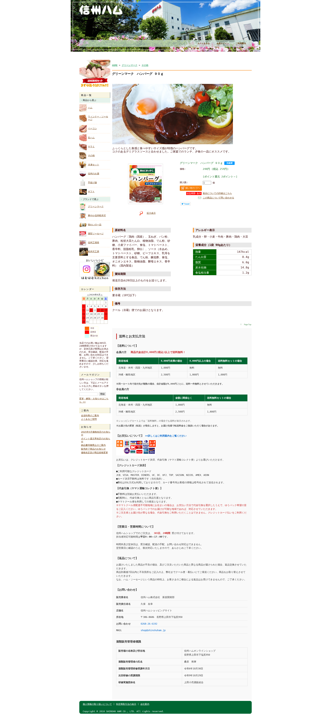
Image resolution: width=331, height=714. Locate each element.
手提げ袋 (92, 182)
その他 (91, 155)
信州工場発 (93, 242)
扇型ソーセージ (96, 233)
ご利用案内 (241, 43)
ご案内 (85, 410)
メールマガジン (90, 374)
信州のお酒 (93, 173)
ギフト (91, 191)
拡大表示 (151, 213)
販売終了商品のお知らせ (93, 449)
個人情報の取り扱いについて (97, 704)
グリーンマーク (96, 206)
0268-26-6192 (149, 623)
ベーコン (92, 128)
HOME (115, 65)
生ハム (91, 137)
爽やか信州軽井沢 (97, 215)
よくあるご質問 (89, 419)
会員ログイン (223, 43)
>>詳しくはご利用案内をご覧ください (166, 435)
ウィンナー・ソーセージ (98, 118)
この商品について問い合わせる (218, 197)
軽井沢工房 (93, 251)
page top (246, 325)
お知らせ (86, 427)
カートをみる (203, 43)
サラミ (91, 146)
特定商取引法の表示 (126, 704)
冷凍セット (93, 164)
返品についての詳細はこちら (217, 193)
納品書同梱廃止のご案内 (93, 445)
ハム (90, 107)
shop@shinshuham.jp (153, 630)
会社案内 (144, 704)
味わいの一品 (94, 224)
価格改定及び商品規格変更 (94, 452)
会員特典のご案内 (90, 415)
